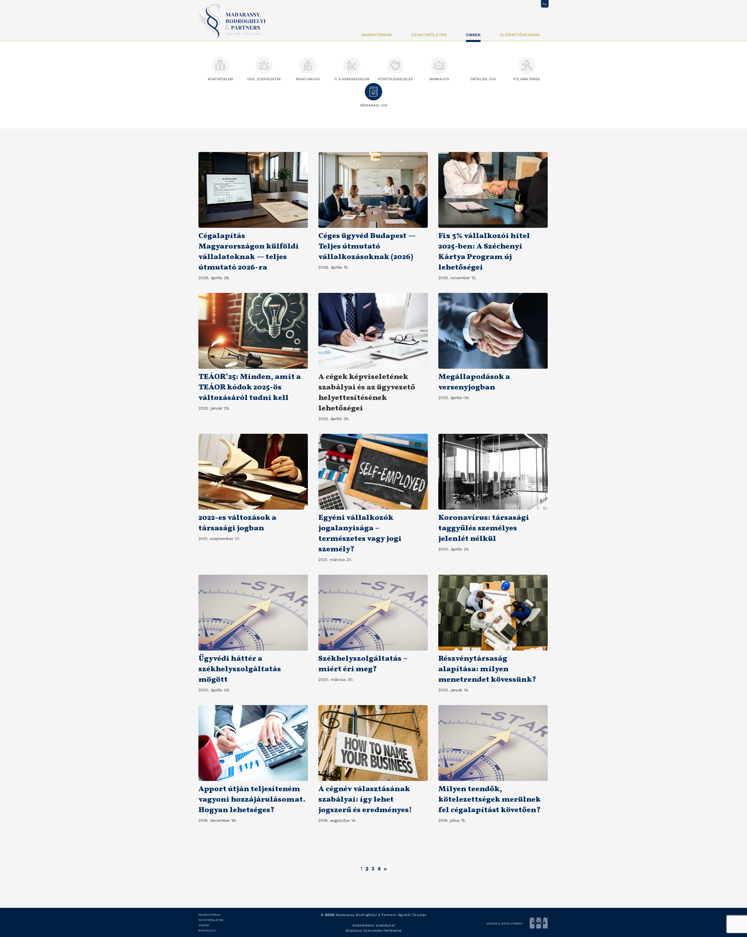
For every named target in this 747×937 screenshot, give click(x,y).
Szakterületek (429, 34)
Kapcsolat (207, 930)
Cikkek (473, 34)
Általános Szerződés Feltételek (373, 931)
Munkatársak (377, 34)
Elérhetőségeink (520, 34)
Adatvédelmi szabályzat (373, 925)
